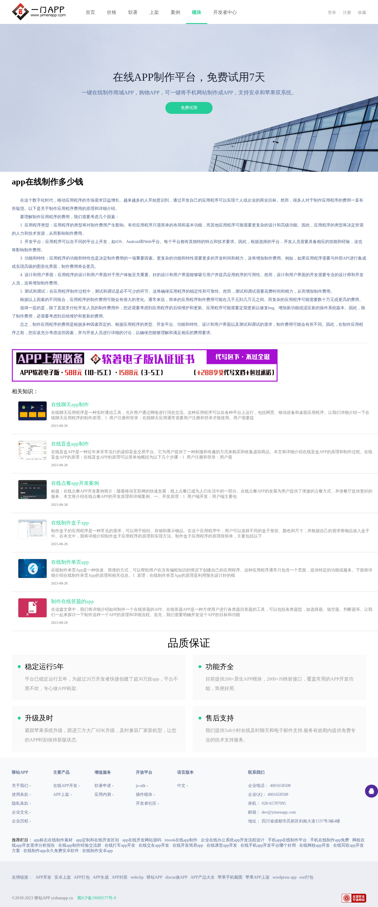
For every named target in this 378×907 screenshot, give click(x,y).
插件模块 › (145, 794)
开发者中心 (225, 12)
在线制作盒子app (70, 523)
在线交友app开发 (154, 845)
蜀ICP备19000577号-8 (96, 898)
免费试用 (189, 108)
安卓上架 (62, 877)
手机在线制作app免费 (329, 840)
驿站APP (154, 877)
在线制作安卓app (97, 850)
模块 (196, 12)
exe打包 (306, 877)
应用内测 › (104, 794)
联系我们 (256, 772)
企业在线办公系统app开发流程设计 (233, 840)
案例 (175, 12)
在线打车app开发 (120, 845)
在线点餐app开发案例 (75, 483)
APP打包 (82, 877)
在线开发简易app (187, 845)
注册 (347, 12)
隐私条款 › (21, 803)
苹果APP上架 (257, 877)
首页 (90, 12)
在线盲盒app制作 (70, 444)
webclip (137, 877)
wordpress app (284, 877)
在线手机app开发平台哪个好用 (268, 845)
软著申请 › (104, 785)
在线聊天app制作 (70, 404)
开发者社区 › (147, 803)
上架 (154, 12)
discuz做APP (176, 877)
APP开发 (43, 877)
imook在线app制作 (181, 840)
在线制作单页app (70, 562)
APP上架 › (62, 794)
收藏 (362, 12)
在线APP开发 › (66, 785)
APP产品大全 (202, 877)
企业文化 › (21, 812)
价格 (111, 12)
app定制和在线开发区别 (97, 840)
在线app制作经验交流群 (79, 845)
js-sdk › (142, 785)
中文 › (182, 785)
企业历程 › (21, 821)
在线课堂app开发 (221, 845)
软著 (133, 12)
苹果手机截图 (230, 877)
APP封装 (120, 877)
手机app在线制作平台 (287, 840)
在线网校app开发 (314, 845)
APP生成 (101, 877)
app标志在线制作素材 (53, 840)
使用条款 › (21, 794)
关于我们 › (21, 785)
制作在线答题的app (72, 601)
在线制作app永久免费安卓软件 (51, 850)
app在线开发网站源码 (141, 840)
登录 (332, 12)
